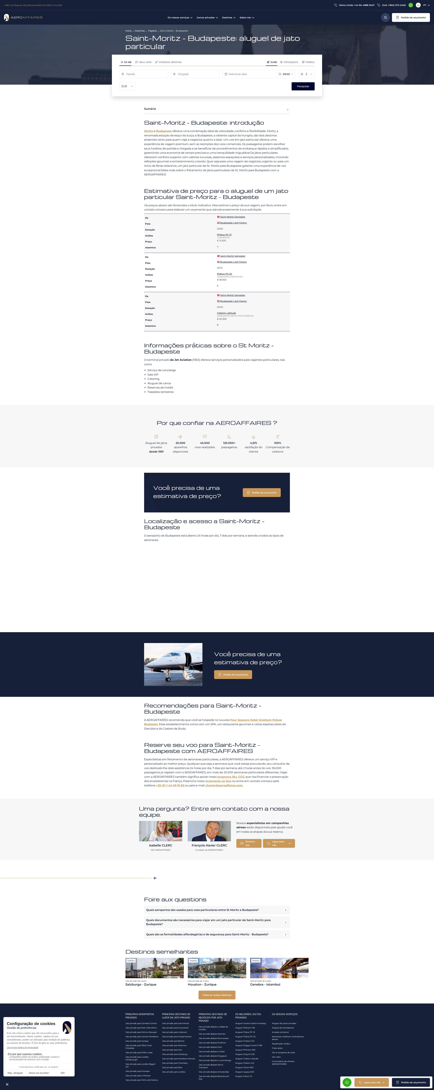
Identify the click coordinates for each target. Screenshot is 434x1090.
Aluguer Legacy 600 (244, 1072)
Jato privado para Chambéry (175, 1063)
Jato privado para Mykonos (174, 1045)
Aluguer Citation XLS (244, 1063)
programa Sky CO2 (230, 776)
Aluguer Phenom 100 (245, 1028)
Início (128, 30)
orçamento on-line (218, 781)
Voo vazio (276, 1057)
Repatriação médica (281, 1044)
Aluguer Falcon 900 (244, 1067)
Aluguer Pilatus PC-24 (245, 1036)
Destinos (140, 30)
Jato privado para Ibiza (172, 1067)
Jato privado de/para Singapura (213, 1056)
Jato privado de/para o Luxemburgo (215, 1060)
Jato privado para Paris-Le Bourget (141, 1032)
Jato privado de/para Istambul (212, 1034)
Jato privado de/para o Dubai (212, 1051)
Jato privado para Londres (173, 1072)
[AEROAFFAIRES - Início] (23, 17)
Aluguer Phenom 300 (245, 1050)
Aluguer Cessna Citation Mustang (250, 1023)
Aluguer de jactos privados (284, 1023)
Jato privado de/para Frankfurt (212, 1042)
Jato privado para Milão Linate (139, 1052)
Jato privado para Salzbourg (174, 1054)
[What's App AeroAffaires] (410, 5)
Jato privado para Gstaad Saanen (177, 1036)
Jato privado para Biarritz (173, 1041)
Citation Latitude (226, 313)
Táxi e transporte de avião (283, 1052)
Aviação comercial (280, 1032)
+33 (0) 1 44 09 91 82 (170, 785)
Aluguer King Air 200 (245, 1054)
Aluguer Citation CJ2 (244, 1041)
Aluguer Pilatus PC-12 (245, 1032)
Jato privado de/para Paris (210, 1047)
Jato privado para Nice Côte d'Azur (141, 1028)
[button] (411, 17)
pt (424, 5)
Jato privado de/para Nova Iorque (214, 1038)
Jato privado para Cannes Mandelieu (142, 1036)
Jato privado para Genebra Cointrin (141, 1023)
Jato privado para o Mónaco (138, 1075)
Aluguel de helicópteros (283, 1028)
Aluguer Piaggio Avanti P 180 (248, 1045)
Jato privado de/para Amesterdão (214, 1072)
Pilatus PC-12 (224, 234)
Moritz (148, 131)
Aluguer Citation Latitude (246, 1058)
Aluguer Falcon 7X (243, 1076)
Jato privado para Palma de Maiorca (141, 1080)
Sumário (150, 108)
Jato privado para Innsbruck (174, 1032)
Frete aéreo (277, 1048)
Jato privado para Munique (137, 1071)
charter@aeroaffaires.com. (224, 785)
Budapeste (164, 131)
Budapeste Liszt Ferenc (233, 222)
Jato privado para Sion (172, 1050)
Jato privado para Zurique (137, 1041)
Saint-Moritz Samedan (232, 216)
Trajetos (152, 30)
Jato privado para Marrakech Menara (178, 1058)
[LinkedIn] (418, 5)
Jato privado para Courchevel (175, 1028)
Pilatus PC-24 (224, 273)
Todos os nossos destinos (217, 995)
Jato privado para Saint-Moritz (175, 1023)
